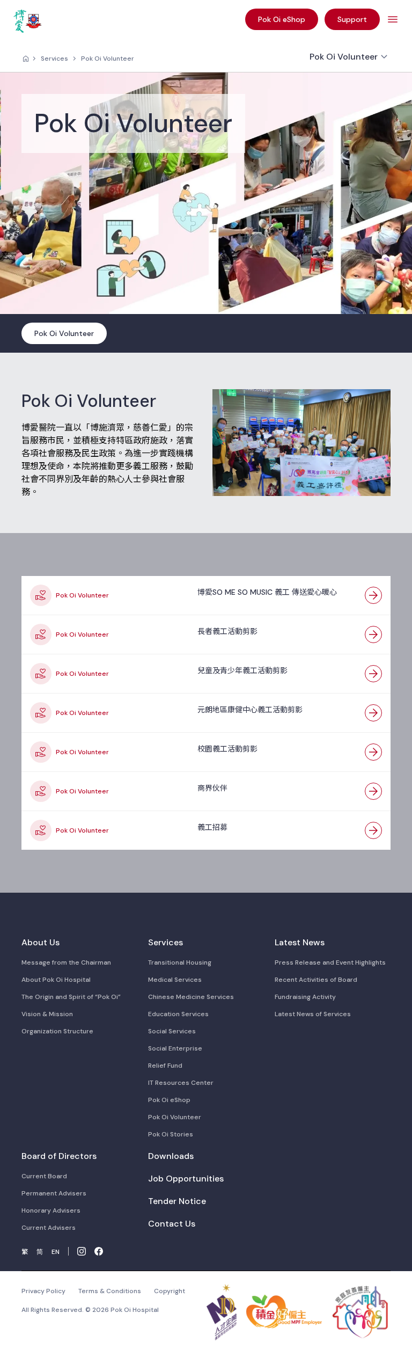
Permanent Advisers (53, 1193)
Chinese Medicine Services (191, 997)
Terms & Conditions (109, 1291)
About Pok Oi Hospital (56, 979)
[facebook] (98, 1251)
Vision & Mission (47, 1014)
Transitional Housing (179, 962)
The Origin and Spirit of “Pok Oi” (71, 997)
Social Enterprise (175, 1048)
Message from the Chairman (66, 962)
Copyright (169, 1291)
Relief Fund (165, 1065)
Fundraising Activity (305, 997)
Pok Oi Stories (170, 1134)
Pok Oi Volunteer (107, 58)
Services (54, 58)
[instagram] (81, 1251)
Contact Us (171, 1223)
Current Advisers (48, 1227)
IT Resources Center (181, 1082)
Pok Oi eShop (169, 1100)
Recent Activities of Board (316, 979)
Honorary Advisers (50, 1210)
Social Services (172, 1031)
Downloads (171, 1156)
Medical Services (175, 979)
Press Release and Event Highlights (330, 962)
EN (56, 1252)
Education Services (178, 1014)
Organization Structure (57, 1031)
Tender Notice (177, 1201)
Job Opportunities (186, 1178)
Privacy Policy (43, 1291)
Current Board (44, 1176)
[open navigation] (392, 19)
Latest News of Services (313, 1014)
